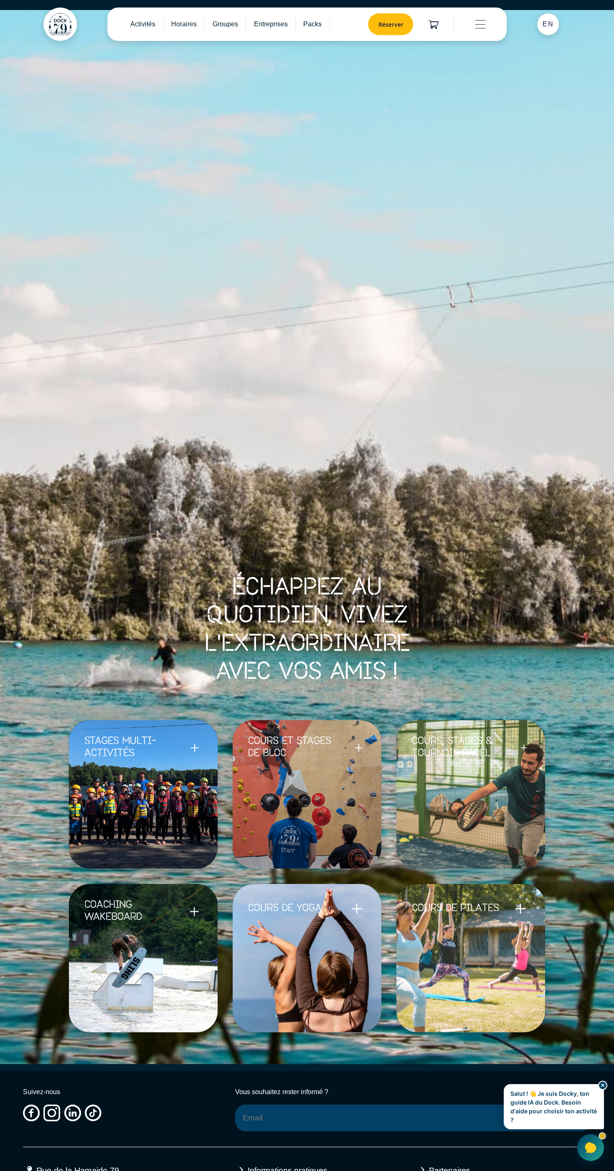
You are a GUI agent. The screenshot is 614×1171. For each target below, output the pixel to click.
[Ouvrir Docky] (590, 1147)
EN (548, 24)
